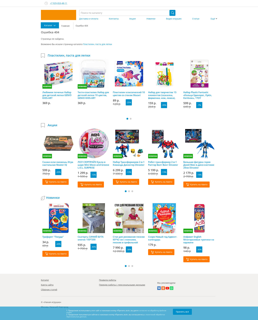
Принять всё (182, 311)
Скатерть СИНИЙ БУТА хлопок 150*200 (90, 238)
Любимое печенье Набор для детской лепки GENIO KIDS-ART (57, 95)
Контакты (114, 18)
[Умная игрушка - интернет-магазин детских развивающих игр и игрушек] (58, 15)
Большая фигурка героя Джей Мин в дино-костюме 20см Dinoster (198, 165)
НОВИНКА (47, 86)
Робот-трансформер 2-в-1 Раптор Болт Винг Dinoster (163, 163)
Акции (132, 18)
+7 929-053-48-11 (58, 3)
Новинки (150, 18)
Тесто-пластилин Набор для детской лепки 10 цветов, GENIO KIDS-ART (93, 95)
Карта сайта (47, 284)
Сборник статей (49, 289)
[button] (127, 119)
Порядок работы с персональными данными (122, 284)
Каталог (45, 280)
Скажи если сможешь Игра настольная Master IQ (57, 163)
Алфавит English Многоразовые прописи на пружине (198, 239)
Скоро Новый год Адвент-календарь (162, 238)
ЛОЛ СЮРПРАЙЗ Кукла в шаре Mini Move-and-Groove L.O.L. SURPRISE (93, 165)
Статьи (195, 18)
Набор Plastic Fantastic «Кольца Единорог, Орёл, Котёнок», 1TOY (197, 95)
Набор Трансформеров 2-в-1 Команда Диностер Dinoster (129, 163)
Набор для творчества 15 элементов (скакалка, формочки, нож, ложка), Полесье (162, 95)
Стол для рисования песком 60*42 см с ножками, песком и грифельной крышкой (129, 239)
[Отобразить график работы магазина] (46, 3)
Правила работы (107, 280)
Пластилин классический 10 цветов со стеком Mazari (129, 94)
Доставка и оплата (88, 18)
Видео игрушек (174, 18)
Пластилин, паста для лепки (97, 44)
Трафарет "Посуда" (53, 236)
